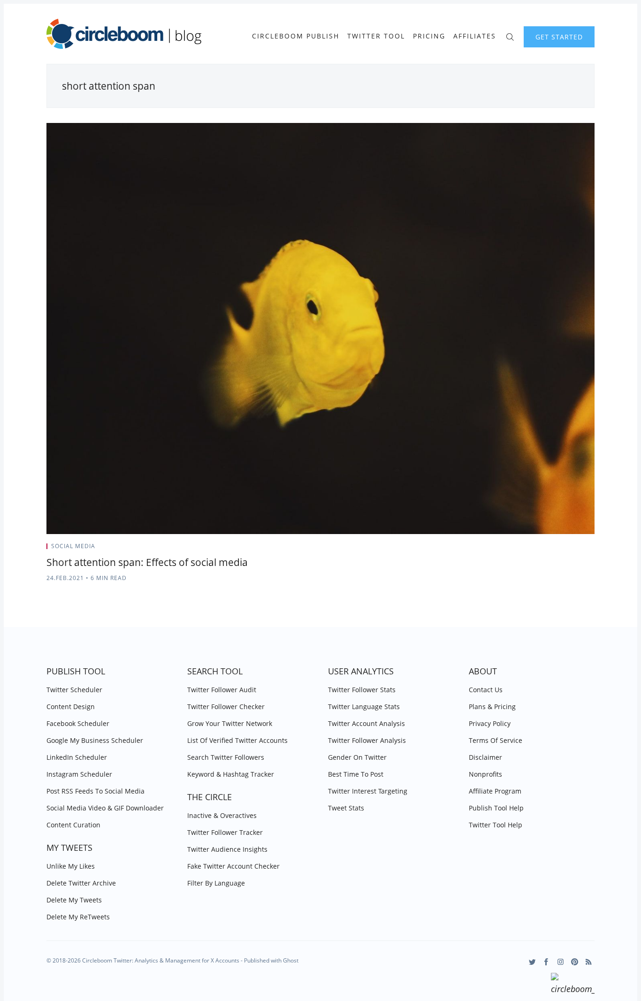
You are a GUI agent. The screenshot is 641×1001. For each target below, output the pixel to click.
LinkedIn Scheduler (76, 757)
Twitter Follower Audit (221, 689)
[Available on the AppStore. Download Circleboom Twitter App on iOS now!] (573, 985)
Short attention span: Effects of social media (147, 562)
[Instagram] (560, 962)
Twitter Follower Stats (362, 689)
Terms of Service (495, 740)
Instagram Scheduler (79, 774)
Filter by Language (216, 883)
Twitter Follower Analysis (367, 740)
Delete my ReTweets (78, 916)
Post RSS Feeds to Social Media (95, 791)
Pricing (429, 36)
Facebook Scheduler (77, 723)
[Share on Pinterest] (591, 549)
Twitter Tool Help (495, 824)
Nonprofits (485, 774)
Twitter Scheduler (74, 689)
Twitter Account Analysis (366, 723)
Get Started (559, 36)
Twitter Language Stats (364, 706)
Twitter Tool (376, 36)
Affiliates (474, 36)
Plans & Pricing (492, 706)
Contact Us (486, 689)
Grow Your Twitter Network (229, 723)
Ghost (290, 960)
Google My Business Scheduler (94, 740)
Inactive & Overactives (222, 815)
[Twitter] (532, 962)
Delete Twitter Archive (81, 883)
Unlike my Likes (70, 866)
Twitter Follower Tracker (225, 832)
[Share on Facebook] (569, 549)
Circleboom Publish (295, 36)
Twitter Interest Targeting (367, 791)
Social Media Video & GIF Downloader (105, 807)
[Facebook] (546, 962)
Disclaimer (485, 757)
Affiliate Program (495, 791)
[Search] (510, 35)
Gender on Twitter (357, 757)
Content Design (70, 706)
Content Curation (73, 824)
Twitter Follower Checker (226, 706)
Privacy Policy (490, 723)
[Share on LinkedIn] (581, 549)
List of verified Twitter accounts (237, 740)
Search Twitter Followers (225, 757)
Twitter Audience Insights (227, 849)
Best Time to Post (355, 774)
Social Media (73, 546)
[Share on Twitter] (558, 549)
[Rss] (589, 962)
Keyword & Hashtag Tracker (230, 774)
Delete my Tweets (74, 899)
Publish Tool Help (496, 807)
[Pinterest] (574, 962)
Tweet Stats (346, 807)
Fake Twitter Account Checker (233, 866)
